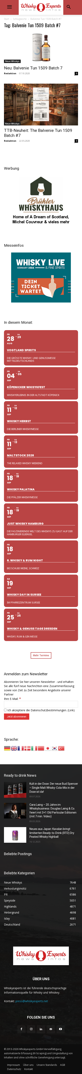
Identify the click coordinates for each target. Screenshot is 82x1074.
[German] (7, 748)
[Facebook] (21, 1029)
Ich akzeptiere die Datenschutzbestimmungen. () (41, 710)
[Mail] (51, 1029)
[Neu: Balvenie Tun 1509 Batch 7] (41, 47)
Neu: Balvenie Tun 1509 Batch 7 (33, 68)
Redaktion (10, 73)
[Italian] (34, 748)
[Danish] (27, 748)
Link (71, 710)
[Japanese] (48, 748)
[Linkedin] (41, 1029)
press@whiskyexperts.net (32, 1001)
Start (6, 19)
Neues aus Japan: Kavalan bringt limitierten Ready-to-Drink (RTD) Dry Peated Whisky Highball (51, 832)
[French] (21, 748)
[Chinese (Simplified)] (41, 748)
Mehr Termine (41, 655)
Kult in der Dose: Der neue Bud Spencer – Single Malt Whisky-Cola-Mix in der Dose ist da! (53, 787)
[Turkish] (61, 748)
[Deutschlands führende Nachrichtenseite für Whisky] (41, 7)
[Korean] (54, 748)
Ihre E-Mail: (12, 699)
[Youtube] (60, 1029)
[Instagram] (31, 1029)
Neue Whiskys (12, 61)
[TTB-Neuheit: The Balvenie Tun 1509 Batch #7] (41, 104)
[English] (14, 748)
